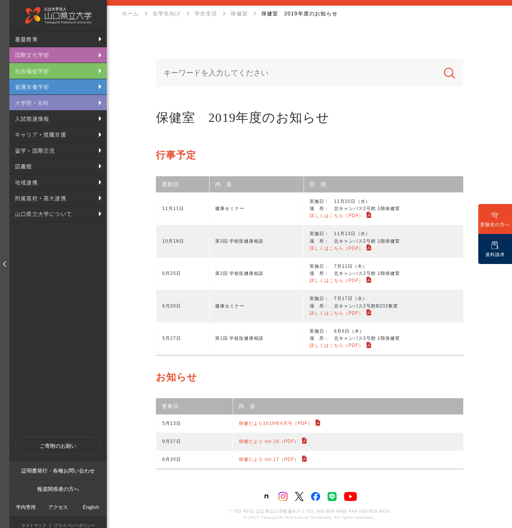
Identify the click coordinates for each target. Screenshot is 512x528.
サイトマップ (33, 526)
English (91, 507)
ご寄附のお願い (58, 446)
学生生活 (206, 13)
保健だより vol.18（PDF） (269, 441)
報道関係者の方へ (58, 489)
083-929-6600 (331, 511)
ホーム (130, 13)
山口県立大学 (58, 15)
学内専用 (26, 507)
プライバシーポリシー (74, 526)
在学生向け (167, 13)
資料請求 (495, 254)
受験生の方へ (495, 224)
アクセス (58, 507)
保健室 (239, 13)
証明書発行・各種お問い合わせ (58, 471)
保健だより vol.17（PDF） (269, 459)
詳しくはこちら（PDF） (337, 215)
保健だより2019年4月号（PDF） (276, 423)
